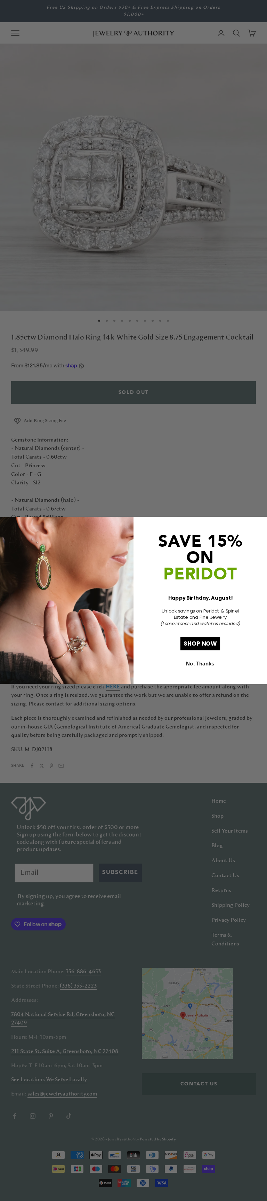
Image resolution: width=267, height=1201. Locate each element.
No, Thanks (200, 664)
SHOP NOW (200, 643)
